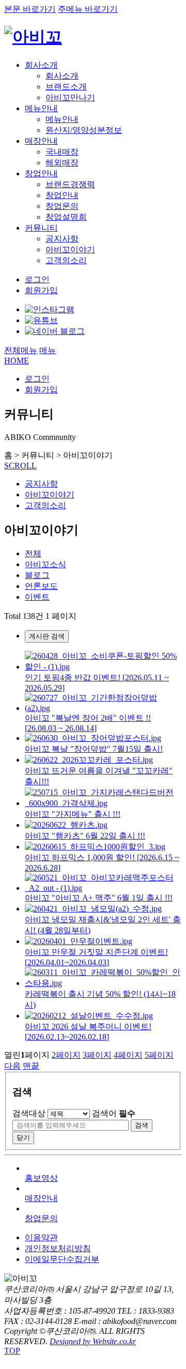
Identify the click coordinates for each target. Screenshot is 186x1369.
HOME (16, 360)
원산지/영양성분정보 (83, 130)
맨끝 (31, 1065)
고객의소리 (66, 260)
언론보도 (41, 586)
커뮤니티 (41, 227)
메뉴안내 (41, 108)
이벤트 (37, 596)
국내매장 (62, 151)
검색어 (113, 1113)
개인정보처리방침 (58, 1248)
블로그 (37, 575)
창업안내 (41, 173)
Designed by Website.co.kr (93, 1341)
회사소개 (41, 64)
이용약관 (41, 1237)
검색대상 (28, 1113)
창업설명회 (66, 216)
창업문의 (62, 206)
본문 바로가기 (30, 9)
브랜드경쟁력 (70, 184)
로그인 (37, 279)
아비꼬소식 (45, 564)
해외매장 (62, 162)
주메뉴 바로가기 (88, 9)
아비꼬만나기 (70, 97)
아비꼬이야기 (70, 249)
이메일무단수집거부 (62, 1259)
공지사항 (62, 238)
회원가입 (41, 290)
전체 (33, 553)
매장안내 (41, 140)
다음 (12, 1065)
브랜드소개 (66, 86)
